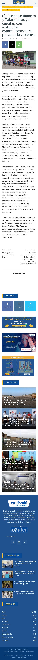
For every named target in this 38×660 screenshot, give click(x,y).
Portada (10, 649)
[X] (12, 44)
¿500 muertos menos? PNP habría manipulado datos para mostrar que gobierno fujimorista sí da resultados (17, 464)
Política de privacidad (21, 649)
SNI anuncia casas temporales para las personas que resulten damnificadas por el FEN (18, 444)
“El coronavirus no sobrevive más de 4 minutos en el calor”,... (25, 564)
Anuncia (22, 651)
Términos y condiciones (11, 651)
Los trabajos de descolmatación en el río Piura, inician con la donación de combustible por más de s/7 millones (18, 422)
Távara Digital (22, 657)
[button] (3, 3)
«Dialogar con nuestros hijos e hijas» (8, 255)
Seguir (19, 301)
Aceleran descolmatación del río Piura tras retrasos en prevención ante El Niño (18, 402)
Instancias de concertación (11, 10)
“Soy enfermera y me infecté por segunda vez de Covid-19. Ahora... (25, 574)
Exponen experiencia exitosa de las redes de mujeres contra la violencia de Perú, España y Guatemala (27, 258)
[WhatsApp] (19, 44)
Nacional (7, 439)
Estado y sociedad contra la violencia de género (17, 7)
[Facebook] (5, 44)
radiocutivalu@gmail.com (23, 536)
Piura (6, 397)
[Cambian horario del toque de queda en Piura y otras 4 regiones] (7, 594)
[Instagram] (19, 542)
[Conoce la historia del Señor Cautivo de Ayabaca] (7, 584)
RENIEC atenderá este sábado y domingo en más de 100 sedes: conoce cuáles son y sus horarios (19, 486)
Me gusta (7, 301)
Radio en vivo (30, 651)
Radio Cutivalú (9, 39)
